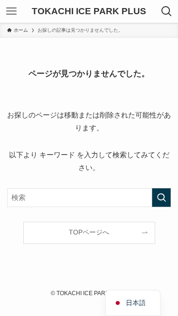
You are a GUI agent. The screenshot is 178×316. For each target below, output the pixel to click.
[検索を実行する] (161, 197)
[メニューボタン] (11, 11)
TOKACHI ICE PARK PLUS (89, 11)
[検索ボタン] (166, 11)
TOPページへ (89, 232)
